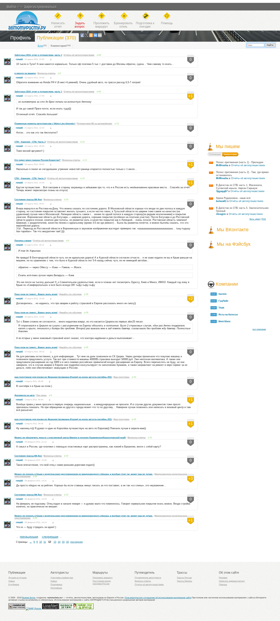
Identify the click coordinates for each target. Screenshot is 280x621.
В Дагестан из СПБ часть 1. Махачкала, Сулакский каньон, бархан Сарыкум (239, 187)
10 (67, 199)
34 (36, 476)
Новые (11, 581)
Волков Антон (28, 597)
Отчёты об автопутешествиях (79, 55)
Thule (220, 307)
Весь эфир (255, 219)
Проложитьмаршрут (101, 25)
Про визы (41, 395)
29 (87, 294)
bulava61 (221, 201)
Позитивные (56, 584)
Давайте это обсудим (70, 294)
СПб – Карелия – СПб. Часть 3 (30, 142)
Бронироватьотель (123, 25)
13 (118, 123)
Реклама (223, 577)
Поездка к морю (22, 240)
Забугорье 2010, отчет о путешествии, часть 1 (38, 55)
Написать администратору (232, 581)
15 (83, 142)
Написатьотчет (58, 25)
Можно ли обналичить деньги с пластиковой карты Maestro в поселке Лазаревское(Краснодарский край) (70, 437)
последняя (76, 541)
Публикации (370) (56, 37)
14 (59, 541)
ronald (19, 59)
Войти (11, 7)
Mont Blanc (224, 321)
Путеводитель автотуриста (148, 577)
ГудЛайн (222, 301)
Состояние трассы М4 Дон (28, 199)
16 (67, 541)
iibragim (221, 214)
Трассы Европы (184, 581)
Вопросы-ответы (46, 73)
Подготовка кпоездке (145, 25)
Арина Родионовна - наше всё (233, 198)
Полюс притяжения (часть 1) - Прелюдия (239, 162)
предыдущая (29, 536)
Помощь (167, 23)
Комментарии (58, 45)
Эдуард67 (222, 191)
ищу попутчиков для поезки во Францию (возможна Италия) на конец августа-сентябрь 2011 (63, 377)
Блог (40, 45)
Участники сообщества (61, 577)
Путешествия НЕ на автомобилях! (94, 123)
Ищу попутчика (121, 377)
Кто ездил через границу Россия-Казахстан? (37, 160)
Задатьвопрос (80, 25)
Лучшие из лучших (17, 577)
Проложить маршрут (103, 577)
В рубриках (13, 584)
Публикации (215, 154)
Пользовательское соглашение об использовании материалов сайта (158, 597)
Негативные (56, 588)
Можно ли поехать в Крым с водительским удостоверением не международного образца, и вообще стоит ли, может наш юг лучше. (83, 474)
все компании (259, 329)
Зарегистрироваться (40, 7)
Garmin (221, 294)
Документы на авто (24, 395)
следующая (50, 536)
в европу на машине (25, 73)
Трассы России (184, 577)
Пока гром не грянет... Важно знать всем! (36, 294)
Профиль (20, 37)
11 (151, 437)
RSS (264, 219)
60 (100, 55)
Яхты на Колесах (227, 314)
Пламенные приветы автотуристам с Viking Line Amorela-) (44, 123)
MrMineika (222, 165)
